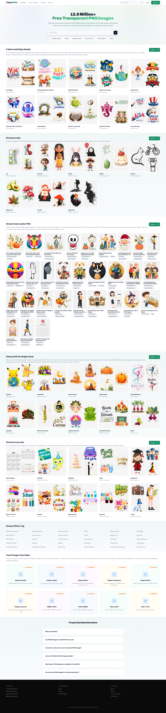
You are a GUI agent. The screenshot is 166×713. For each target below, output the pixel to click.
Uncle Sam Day (135, 126)
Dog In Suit (76, 288)
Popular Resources (11, 691)
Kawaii (101, 173)
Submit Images (63, 694)
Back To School (11, 514)
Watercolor (9, 210)
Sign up (155, 2)
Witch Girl (127, 316)
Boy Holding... (92, 316)
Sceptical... (10, 285)
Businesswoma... (113, 316)
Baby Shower (72, 514)
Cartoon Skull (71, 259)
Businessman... (25, 344)
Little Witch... (128, 314)
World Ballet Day (135, 394)
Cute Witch (140, 531)
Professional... (41, 314)
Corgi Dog (101, 285)
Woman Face (45, 288)
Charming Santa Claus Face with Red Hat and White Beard (124, 254)
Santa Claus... (123, 259)
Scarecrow (85, 259)
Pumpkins (9, 259)
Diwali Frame (113, 543)
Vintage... (121, 256)
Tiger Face (38, 256)
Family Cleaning (104, 256)
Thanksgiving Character (39, 547)
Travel (132, 514)
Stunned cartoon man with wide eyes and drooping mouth (32, 284)
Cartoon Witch (10, 535)
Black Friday (61, 547)
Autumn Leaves (89, 38)
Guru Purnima (72, 394)
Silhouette (71, 210)
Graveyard (40, 394)
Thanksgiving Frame (11, 547)
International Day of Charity (45, 90)
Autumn (50, 2)
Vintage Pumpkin (11, 256)
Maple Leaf (113, 535)
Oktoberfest (134, 90)
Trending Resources (12, 689)
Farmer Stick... (152, 259)
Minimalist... (40, 344)
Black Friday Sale (89, 547)
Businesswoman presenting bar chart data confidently (114, 312)
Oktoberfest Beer (11, 543)
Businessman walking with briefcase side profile (26, 340)
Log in (147, 2)
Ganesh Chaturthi (104, 126)
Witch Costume (49, 259)
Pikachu (8, 394)
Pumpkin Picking (56, 38)
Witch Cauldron (114, 531)
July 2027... (40, 342)
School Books (88, 539)
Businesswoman (79, 316)
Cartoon (39, 173)
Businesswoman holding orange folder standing (80, 312)
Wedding (71, 478)
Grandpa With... (148, 288)
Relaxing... (10, 342)
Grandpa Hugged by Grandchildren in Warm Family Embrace (150, 284)
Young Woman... (11, 344)
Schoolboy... (92, 314)
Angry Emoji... (19, 285)
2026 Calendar (10, 478)
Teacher (43, 2)
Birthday (39, 478)
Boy (152, 314)
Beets (132, 430)
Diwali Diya (87, 543)
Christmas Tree (141, 547)
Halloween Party (63, 531)
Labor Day (113, 539)
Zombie (67, 38)
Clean (11, 2)
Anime (70, 173)
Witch (86, 531)
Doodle (39, 210)
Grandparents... (131, 285)
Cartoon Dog (92, 285)
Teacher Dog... (61, 285)
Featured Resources (12, 694)
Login (60, 689)
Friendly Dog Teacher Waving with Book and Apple (62, 284)
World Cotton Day (42, 430)
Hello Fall (34, 539)
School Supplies (101, 38)
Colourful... (30, 256)
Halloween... (59, 314)
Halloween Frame (76, 38)
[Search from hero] (115, 33)
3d (7, 173)
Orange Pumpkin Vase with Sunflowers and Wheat (139, 254)
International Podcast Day (14, 126)
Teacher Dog (76, 285)
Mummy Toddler (60, 316)
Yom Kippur (9, 90)
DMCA (112, 691)
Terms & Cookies (116, 694)
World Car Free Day (105, 90)
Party (101, 478)
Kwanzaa (8, 430)
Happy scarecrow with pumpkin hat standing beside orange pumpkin (88, 254)
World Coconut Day (74, 126)
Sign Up (61, 691)
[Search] (142, 2)
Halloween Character (12, 531)
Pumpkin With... (49, 256)
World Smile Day (73, 90)
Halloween (23, 2)
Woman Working (41, 316)
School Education (104, 430)
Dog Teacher (60, 288)
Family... (113, 256)
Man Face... (30, 285)
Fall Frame (139, 535)
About (113, 689)
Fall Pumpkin (103, 394)
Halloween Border (37, 531)
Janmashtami (41, 126)
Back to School (33, 2)
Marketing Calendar (11, 696)
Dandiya (34, 543)
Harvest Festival (63, 539)
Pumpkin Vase (138, 259)
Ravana (60, 543)
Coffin (86, 535)
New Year (102, 514)
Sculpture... (45, 285)
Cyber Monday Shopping (117, 547)
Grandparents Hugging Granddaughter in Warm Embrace (133, 284)
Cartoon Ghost (36, 535)
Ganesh (112, 38)
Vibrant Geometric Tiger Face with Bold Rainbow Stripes (33, 254)
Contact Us (114, 696)
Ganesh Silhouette (142, 539)
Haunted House (62, 535)
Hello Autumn (10, 539)
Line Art (133, 173)
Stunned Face (31, 288)
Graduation (134, 478)
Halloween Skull (72, 256)
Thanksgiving (140, 543)
